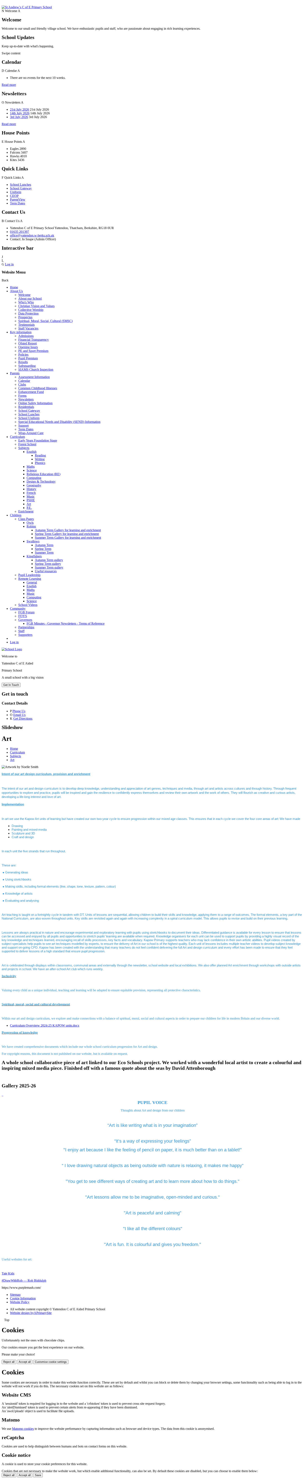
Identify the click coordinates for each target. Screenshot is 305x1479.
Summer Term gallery (49, 567)
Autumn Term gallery (49, 560)
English (32, 451)
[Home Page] (27, 7)
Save (38, 1475)
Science (32, 470)
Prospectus (25, 317)
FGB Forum (26, 612)
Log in (9, 264)
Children (15, 515)
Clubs (22, 384)
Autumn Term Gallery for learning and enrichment (68, 530)
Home (14, 287)
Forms (22, 395)
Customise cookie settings (51, 1361)
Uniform (15, 192)
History (31, 489)
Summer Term (44, 552)
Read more (9, 85)
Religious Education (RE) (43, 474)
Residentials (26, 407)
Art (29, 504)
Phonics (40, 463)
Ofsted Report (27, 343)
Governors (25, 620)
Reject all (9, 1361)
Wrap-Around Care (31, 433)
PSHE (31, 500)
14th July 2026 (19, 113)
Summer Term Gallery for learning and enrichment (68, 537)
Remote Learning (29, 578)
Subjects (23, 448)
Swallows (33, 541)
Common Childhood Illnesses (37, 388)
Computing (34, 478)
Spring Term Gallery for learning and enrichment (67, 534)
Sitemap (15, 1294)
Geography (34, 485)
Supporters (25, 634)
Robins (31, 526)
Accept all (25, 1361)
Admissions (26, 336)
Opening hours (28, 347)
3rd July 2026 (19, 117)
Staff (21, 631)
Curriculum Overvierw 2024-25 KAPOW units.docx (44, 1025)
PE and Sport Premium (33, 351)
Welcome (24, 295)
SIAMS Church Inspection (35, 369)
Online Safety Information (35, 403)
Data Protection (28, 313)
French (31, 493)
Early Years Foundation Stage (37, 440)
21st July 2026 (19, 109)
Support (23, 425)
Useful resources (46, 571)
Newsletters (26, 399)
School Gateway (21, 188)
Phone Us (18, 711)
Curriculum (17, 436)
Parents (15, 373)
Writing (40, 459)
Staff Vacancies (28, 328)
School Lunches (20, 184)
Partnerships (26, 627)
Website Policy (19, 1302)
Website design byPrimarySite (31, 1313)
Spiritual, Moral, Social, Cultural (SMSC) (45, 321)
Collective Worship (30, 309)
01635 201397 (19, 231)
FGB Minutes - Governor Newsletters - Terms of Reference (66, 623)
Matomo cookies (23, 1428)
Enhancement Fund (31, 392)
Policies (23, 354)
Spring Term (43, 549)
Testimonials (26, 324)
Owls (30, 522)
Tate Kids (8, 1273)
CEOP (14, 196)
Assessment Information (34, 377)
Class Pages (26, 519)
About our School (30, 298)
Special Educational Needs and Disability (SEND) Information (59, 422)
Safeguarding (27, 366)
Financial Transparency (33, 339)
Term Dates (17, 203)
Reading (40, 455)
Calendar (24, 380)
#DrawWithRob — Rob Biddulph (24, 1280)
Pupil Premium (28, 358)
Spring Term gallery (48, 563)
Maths (31, 466)
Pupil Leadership (29, 575)
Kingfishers (34, 556)
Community (18, 608)
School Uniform (28, 418)
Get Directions (22, 718)
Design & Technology (41, 481)
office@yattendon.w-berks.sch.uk (32, 235)
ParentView (17, 199)
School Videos (27, 605)
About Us (16, 291)
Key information (21, 332)
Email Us (19, 715)
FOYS (22, 616)
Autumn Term (44, 545)
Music (31, 496)
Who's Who (26, 302)
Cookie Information (23, 1298)
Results (23, 362)
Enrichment (25, 511)
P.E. (29, 507)
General (32, 582)
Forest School (27, 444)
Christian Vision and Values (36, 306)
